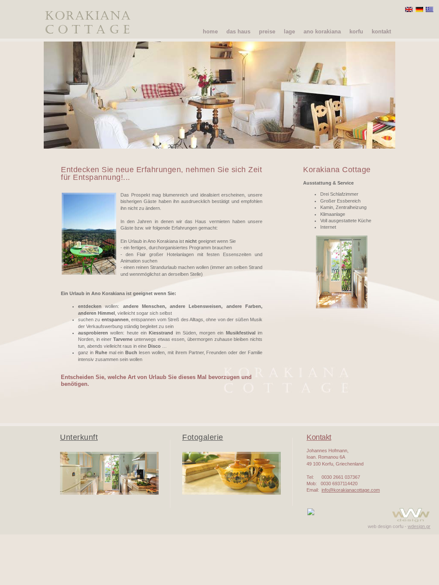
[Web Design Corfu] (410, 521)
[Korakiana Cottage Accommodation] (109, 492)
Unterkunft (79, 437)
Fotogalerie (202, 437)
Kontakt (319, 437)
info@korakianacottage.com (348, 245)
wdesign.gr (419, 526)
